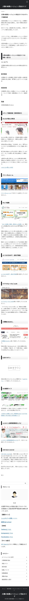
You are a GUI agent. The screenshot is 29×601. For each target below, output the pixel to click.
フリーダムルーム (6, 193)
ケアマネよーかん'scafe (7, 301)
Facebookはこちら (7, 537)
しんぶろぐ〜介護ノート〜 (9, 518)
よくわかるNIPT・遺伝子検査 (9, 274)
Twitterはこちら (6, 529)
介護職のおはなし (6, 341)
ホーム (3, 588)
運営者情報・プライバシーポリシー (14, 588)
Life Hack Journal (6, 454)
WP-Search (4, 544)
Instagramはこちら (7, 533)
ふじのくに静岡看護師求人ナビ (9, 440)
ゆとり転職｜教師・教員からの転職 (11, 224)
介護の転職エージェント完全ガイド (14, 6)
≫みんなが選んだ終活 (7, 167)
